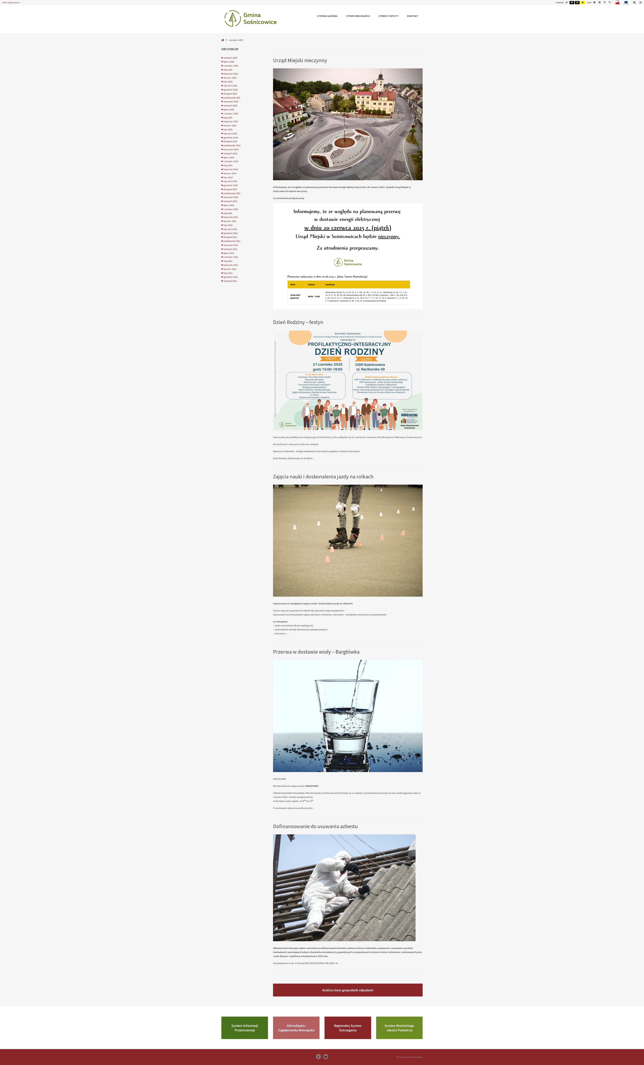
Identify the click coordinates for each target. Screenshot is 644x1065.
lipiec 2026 (229, 61)
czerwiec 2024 (231, 161)
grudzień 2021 (231, 276)
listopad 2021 (230, 280)
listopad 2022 (230, 237)
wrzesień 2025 (231, 101)
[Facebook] (318, 1056)
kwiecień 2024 (231, 169)
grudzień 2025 (231, 89)
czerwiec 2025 (231, 113)
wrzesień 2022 (231, 245)
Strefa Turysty (388, 16)
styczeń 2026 (230, 85)
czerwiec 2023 (231, 209)
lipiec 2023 (229, 205)
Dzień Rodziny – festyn (298, 322)
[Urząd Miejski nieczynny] (348, 124)
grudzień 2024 (231, 137)
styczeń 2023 (230, 229)
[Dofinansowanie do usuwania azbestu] (348, 887)
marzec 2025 (230, 125)
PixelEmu (419, 1057)
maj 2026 (228, 69)
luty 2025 (228, 129)
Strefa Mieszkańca (358, 16)
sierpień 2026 (230, 57)
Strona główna (327, 16)
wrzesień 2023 (231, 197)
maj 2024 (228, 165)
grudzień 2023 (231, 185)
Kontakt (412, 16)
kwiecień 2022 (231, 265)
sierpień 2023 (230, 201)
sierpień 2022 (230, 249)
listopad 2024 (230, 141)
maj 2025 (228, 117)
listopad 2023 (230, 189)
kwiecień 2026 (231, 73)
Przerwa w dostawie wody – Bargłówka (316, 651)
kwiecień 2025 (231, 121)
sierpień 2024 (230, 153)
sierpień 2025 (230, 105)
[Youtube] (325, 1056)
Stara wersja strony (11, 2)
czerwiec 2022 (231, 256)
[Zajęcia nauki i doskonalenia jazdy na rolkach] (348, 541)
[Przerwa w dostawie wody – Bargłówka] (348, 716)
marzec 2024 (230, 173)
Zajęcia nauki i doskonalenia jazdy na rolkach (323, 476)
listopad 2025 (230, 93)
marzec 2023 (230, 221)
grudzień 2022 (231, 233)
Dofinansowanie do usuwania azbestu (315, 826)
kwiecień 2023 (231, 217)
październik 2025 (232, 97)
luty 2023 (228, 225)
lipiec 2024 (229, 157)
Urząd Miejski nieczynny (300, 60)
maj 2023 (228, 213)
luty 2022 (228, 273)
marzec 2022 (230, 269)
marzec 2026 (230, 77)
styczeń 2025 (230, 133)
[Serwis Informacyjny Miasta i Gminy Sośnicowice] (250, 18)
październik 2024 (232, 145)
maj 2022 (228, 260)
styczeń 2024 (230, 181)
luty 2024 (228, 177)
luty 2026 (228, 81)
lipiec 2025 (229, 109)
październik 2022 (232, 241)
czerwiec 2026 (231, 65)
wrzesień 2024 (231, 149)
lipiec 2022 (229, 253)
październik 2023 (232, 193)
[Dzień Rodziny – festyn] (348, 380)
